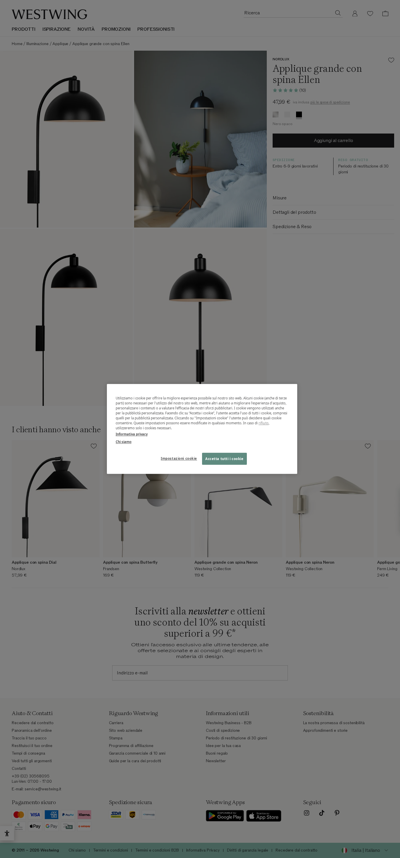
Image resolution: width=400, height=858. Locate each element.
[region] (202, 429)
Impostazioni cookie (179, 458)
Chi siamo (123, 442)
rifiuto (264, 423)
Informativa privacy (132, 434)
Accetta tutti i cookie (224, 459)
